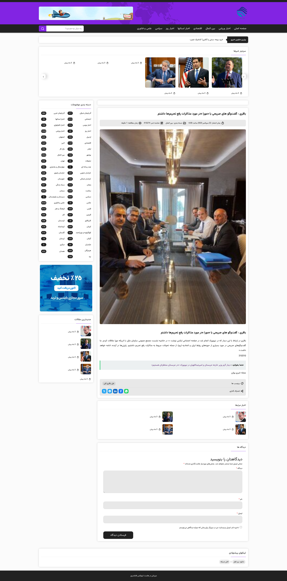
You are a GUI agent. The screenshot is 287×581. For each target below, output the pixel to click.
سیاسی (158, 28)
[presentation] (243, 76)
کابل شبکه (224, 561)
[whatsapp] (126, 391)
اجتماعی (79, 119)
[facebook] (121, 391)
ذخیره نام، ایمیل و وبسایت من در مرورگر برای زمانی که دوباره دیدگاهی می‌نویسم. (209, 527)
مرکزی (54, 244)
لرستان (54, 238)
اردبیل (80, 137)
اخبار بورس (80, 125)
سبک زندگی (53, 184)
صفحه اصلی (240, 28)
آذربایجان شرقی (80, 113)
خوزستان (53, 178)
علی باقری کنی (109, 383)
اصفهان (53, 137)
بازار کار (53, 149)
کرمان (79, 226)
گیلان (80, 238)
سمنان (53, 190)
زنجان (80, 184)
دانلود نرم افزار (238, 561)
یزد (80, 256)
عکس (80, 202)
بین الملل (210, 28)
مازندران (80, 244)
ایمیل (239, 513)
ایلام (80, 149)
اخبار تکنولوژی (53, 125)
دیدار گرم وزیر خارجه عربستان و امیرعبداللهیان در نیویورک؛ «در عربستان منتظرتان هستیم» (191, 365)
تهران (53, 161)
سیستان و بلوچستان (54, 196)
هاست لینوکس (143, 575)
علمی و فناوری (144, 28)
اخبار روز (170, 28)
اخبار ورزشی (224, 28)
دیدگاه (239, 468)
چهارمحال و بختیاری (53, 166)
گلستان (53, 232)
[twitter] (104, 391)
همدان (53, 251)
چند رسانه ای (80, 166)
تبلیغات (80, 161)
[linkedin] (115, 391)
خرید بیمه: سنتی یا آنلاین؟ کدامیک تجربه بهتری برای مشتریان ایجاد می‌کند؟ (192, 39)
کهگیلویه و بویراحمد (80, 232)
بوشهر (80, 155)
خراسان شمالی (80, 178)
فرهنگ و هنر (53, 208)
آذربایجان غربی (53, 113)
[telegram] (109, 391)
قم (53, 214)
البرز (53, 143)
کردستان (53, 220)
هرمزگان (80, 250)
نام (240, 499)
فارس (80, 208)
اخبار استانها (184, 28)
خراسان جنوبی (80, 172)
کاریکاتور (80, 220)
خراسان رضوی (53, 172)
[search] (42, 29)
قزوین (80, 214)
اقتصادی (197, 28)
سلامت (79, 190)
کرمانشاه (53, 226)
